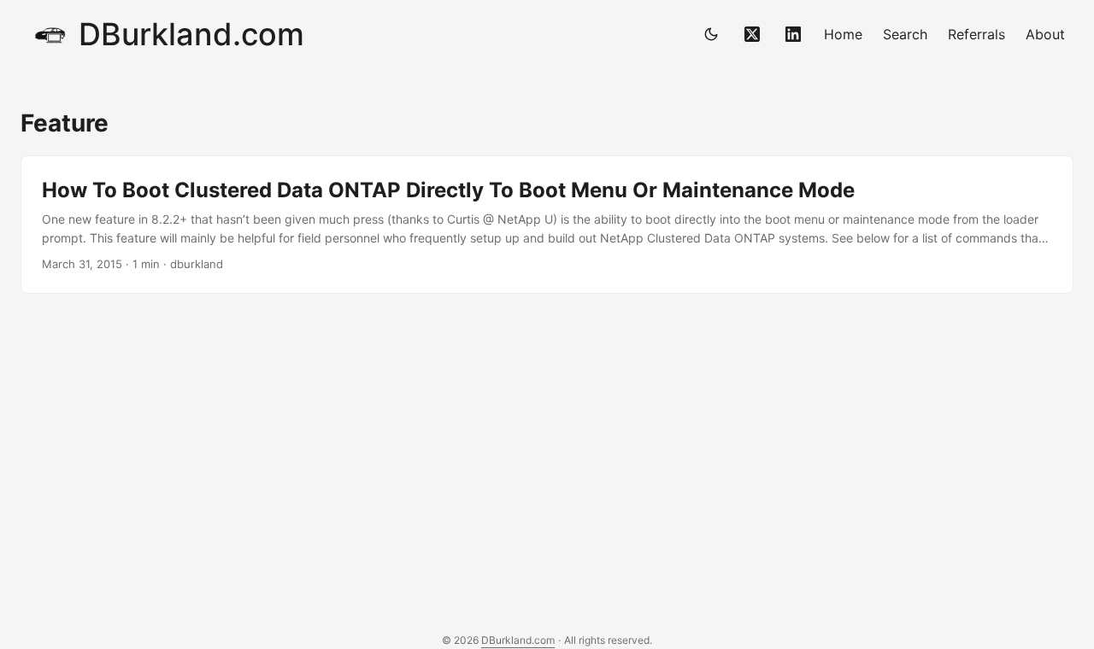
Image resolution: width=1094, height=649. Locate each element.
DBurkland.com (191, 34)
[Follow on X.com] (752, 34)
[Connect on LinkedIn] (793, 34)
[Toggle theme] (711, 34)
